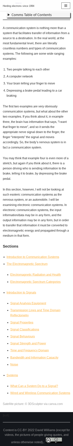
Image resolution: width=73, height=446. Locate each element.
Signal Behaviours (22, 336)
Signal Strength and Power (28, 343)
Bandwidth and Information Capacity (34, 357)
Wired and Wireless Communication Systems (40, 393)
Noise (14, 364)
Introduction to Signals (21, 292)
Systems (12, 375)
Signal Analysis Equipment (28, 303)
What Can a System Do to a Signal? (34, 386)
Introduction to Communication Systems (33, 257)
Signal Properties (21, 322)
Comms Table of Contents (32, 15)
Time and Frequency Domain (29, 350)
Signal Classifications (24, 329)
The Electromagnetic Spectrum (27, 263)
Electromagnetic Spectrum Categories (35, 281)
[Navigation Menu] (65, 5)
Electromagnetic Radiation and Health (35, 274)
